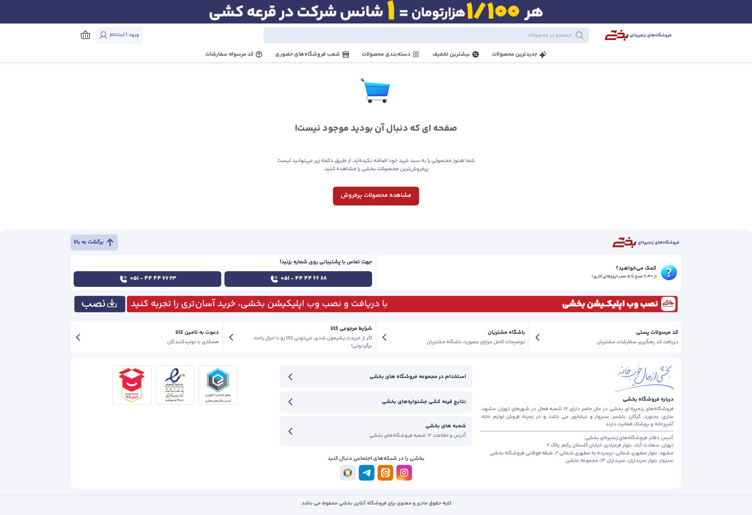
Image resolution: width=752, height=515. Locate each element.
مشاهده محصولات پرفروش (376, 195)
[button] (372, 35)
